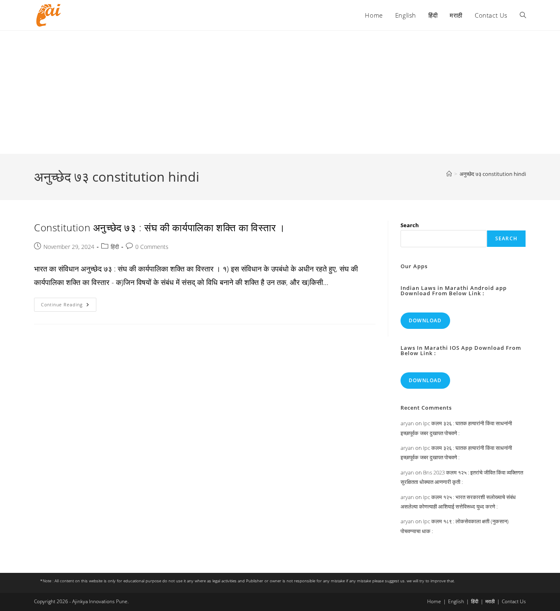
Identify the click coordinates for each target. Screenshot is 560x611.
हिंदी (115, 247)
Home (434, 601)
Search (410, 225)
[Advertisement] (280, 92)
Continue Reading (68, 306)
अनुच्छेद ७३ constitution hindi (493, 174)
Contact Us (514, 601)
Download (425, 320)
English (456, 601)
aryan (407, 423)
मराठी (490, 601)
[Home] (449, 174)
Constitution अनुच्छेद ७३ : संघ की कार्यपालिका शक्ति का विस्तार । (159, 227)
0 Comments (151, 247)
